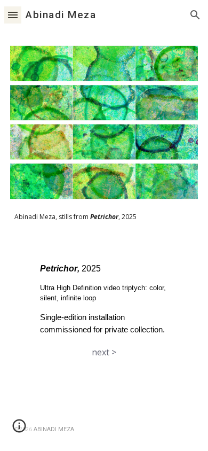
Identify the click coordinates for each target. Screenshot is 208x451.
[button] (13, 14)
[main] (104, 216)
